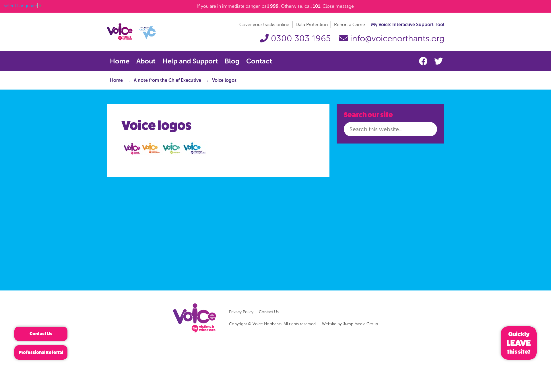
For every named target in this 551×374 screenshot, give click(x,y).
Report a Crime (349, 24)
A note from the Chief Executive (167, 80)
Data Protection (312, 24)
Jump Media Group (360, 323)
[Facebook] (424, 61)
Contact (259, 61)
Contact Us (269, 311)
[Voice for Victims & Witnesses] (131, 31)
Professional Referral (41, 352)
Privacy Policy (241, 311)
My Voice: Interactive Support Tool (407, 24)
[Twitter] (438, 61)
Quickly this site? (519, 343)
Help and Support (190, 61)
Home (119, 61)
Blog (232, 61)
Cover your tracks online (264, 24)
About (146, 61)
